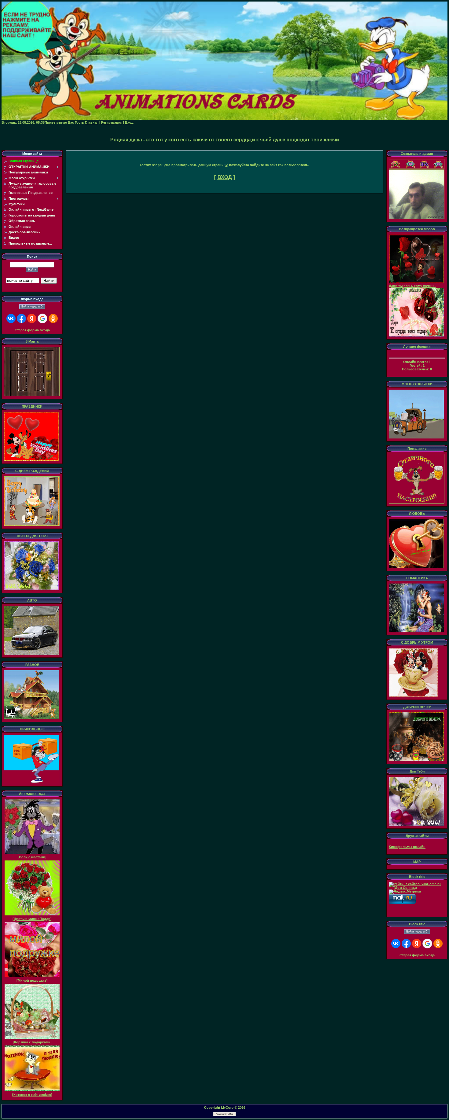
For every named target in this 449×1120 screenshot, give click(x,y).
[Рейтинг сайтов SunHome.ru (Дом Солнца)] (417, 887)
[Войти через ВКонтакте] (11, 318)
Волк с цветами (32, 857)
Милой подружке (32, 980)
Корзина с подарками (32, 1042)
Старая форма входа (32, 330)
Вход (129, 122)
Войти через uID (32, 306)
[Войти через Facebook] (21, 318)
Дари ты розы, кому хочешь (412, 286)
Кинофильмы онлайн (407, 847)
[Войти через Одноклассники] (53, 318)
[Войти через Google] (42, 318)
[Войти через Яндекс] (31, 318)
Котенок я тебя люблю (32, 1094)
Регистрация (111, 122)
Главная (91, 122)
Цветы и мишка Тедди (32, 919)
